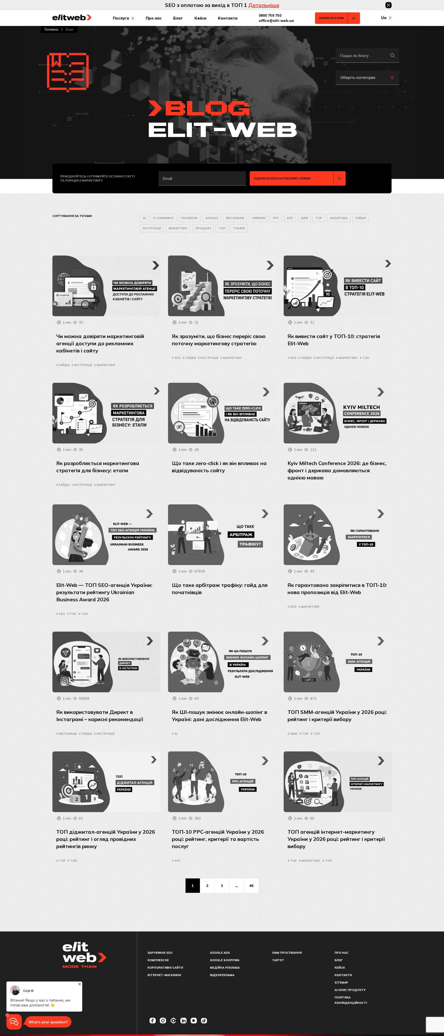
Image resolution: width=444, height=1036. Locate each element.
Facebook (189, 218)
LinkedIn (258, 218)
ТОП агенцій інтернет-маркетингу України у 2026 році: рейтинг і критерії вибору (336, 839)
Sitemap (341, 982)
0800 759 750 (270, 15)
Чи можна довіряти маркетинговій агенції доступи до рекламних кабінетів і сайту (100, 343)
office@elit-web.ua (276, 20)
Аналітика (339, 218)
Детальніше (263, 5)
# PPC (176, 860)
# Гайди (62, 365)
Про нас (154, 18)
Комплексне (158, 960)
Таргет (278, 960)
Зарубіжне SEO (159, 953)
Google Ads (220, 953)
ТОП (221, 228)
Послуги (121, 18)
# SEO (176, 358)
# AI (174, 733)
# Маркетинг (105, 365)
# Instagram (66, 733)
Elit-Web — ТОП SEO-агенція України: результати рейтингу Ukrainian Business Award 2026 (104, 592)
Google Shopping (224, 960)
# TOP (71, 614)
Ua (383, 17)
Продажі (203, 228)
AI (144, 218)
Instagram (235, 218)
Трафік (239, 228)
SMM (304, 218)
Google (211, 218)
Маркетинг (178, 228)
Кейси (200, 18)
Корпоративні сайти (165, 967)
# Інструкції (81, 365)
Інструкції (152, 228)
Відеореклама (222, 975)
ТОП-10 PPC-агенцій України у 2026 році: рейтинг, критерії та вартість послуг (218, 839)
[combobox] (367, 77)
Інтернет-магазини (164, 975)
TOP (319, 218)
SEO (290, 218)
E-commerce (163, 218)
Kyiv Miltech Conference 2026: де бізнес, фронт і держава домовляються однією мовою (337, 470)
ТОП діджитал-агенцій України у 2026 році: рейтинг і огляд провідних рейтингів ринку (105, 839)
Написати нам (331, 18)
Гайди (360, 218)
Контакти (227, 18)
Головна (51, 29)
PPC (276, 218)
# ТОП (364, 358)
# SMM (292, 733)
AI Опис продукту (350, 990)
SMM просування (287, 953)
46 (251, 886)
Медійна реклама (225, 967)
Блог (178, 18)
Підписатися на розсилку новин (282, 178)
